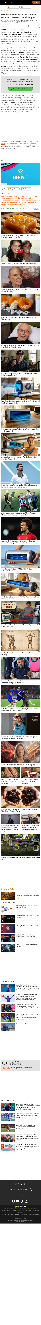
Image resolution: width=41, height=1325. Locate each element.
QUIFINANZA (29, 1210)
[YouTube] (17, 1202)
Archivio (20, 1196)
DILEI (18, 1210)
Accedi (36, 2)
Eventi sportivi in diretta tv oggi (21, 1068)
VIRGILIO (11, 1208)
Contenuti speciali (8, 1194)
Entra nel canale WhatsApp (21, 89)
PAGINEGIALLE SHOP (27, 1208)
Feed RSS (35, 1194)
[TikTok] (22, 1202)
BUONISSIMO (36, 1210)
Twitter (4, 184)
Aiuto (20, 1216)
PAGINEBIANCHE (6, 1210)
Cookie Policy (24, 1214)
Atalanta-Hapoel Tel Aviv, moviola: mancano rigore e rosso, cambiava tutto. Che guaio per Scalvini (19, 197)
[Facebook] (13, 1202)
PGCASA (35, 1208)
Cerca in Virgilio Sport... (19, 1189)
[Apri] (2, 2)
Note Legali (11, 1214)
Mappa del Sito (27, 1194)
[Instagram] (26, 1202)
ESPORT (6, 11)
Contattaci (18, 1194)
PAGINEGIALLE (17, 1208)
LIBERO (6, 1208)
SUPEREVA (20, 1212)
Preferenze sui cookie (34, 1214)
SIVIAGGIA (23, 1210)
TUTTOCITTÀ (13, 1210)
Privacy (17, 1214)
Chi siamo (4, 1214)
